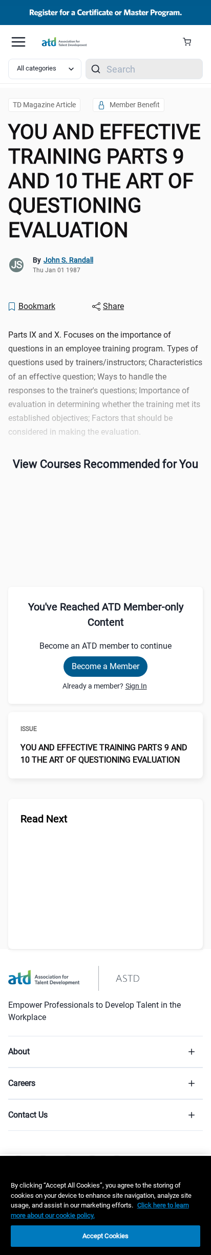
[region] (105, 1205)
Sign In (136, 686)
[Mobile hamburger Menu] (18, 42)
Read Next (44, 819)
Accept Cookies (105, 1236)
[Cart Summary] (191, 42)
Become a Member (105, 666)
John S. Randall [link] (68, 260)
